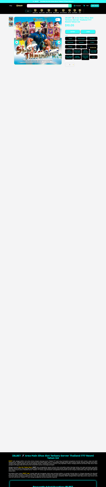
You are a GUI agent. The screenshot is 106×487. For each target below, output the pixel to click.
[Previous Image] (16, 42)
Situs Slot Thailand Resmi (25, 467)
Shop (10, 5)
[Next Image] (59, 42)
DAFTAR (73, 31)
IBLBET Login (26, 473)
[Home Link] (19, 5)
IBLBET (10, 461)
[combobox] (48, 5)
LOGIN (88, 31)
